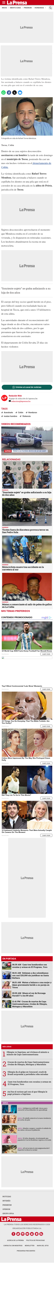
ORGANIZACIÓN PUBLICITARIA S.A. (27, 1228)
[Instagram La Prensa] (23, 1234)
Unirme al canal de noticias (28, 387)
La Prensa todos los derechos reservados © (27, 1224)
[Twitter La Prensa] (18, 1234)
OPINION (6, 1209)
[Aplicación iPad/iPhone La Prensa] (32, 1234)
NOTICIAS (7, 1196)
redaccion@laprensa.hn (21, 401)
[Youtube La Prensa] (27, 1234)
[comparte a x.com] (14, 92)
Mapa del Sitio (42, 1246)
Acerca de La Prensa (15, 1240)
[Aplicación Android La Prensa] (37, 1234)
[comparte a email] (20, 92)
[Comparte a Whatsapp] (3, 92)
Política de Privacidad (35, 1240)
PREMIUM (7, 1205)
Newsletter (29, 1246)
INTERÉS (6, 1201)
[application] (27, 441)
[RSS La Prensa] (41, 1234)
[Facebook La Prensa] (13, 1234)
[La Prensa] (11, 1219)
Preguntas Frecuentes (26, 1251)
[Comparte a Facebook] (9, 92)
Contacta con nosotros (12, 1246)
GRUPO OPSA (8, 1213)
